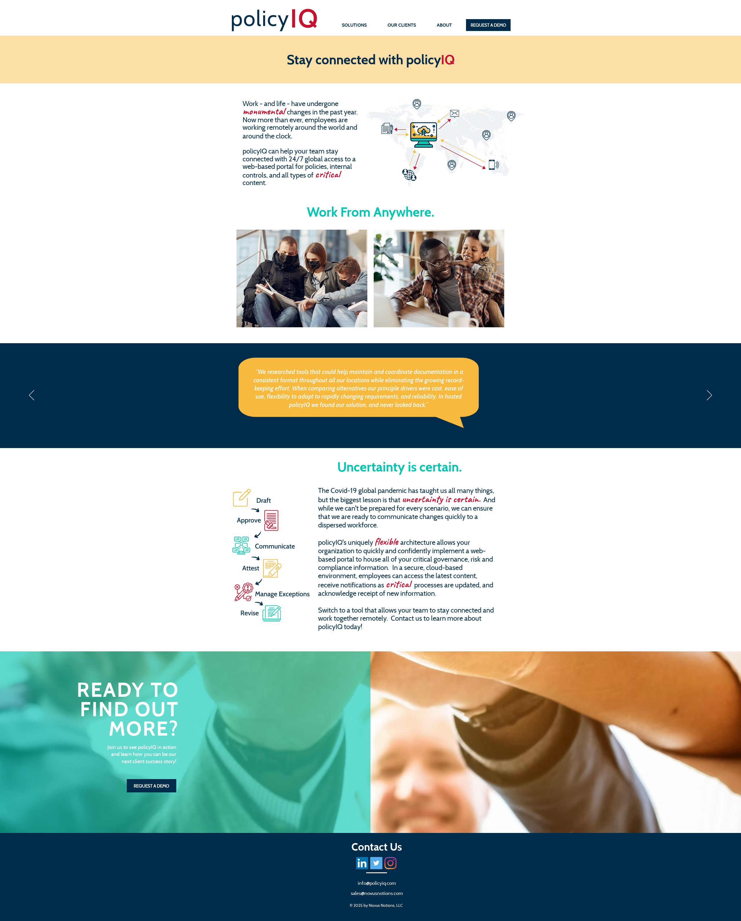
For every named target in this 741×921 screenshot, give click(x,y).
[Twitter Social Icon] (376, 863)
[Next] (709, 395)
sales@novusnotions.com (377, 893)
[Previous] (31, 395)
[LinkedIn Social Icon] (362, 863)
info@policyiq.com (377, 883)
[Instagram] (390, 863)
